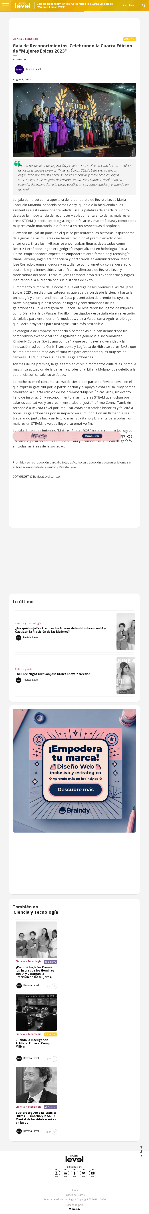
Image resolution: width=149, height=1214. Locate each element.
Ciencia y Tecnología (26, 38)
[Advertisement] (74, 563)
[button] (5, 5)
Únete (74, 1190)
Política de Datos (75, 1195)
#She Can (129, 39)
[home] (23, 5)
